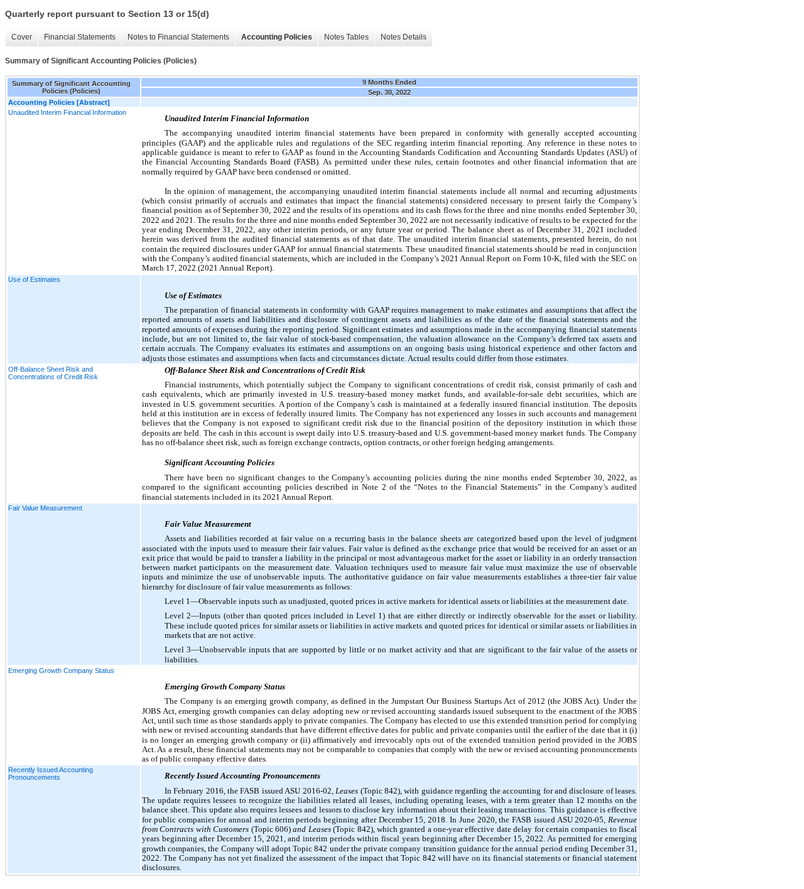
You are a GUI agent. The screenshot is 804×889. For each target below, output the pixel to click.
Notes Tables (346, 37)
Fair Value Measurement (45, 508)
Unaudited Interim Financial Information (67, 112)
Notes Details (403, 37)
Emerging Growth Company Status (61, 670)
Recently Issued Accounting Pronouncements (50, 773)
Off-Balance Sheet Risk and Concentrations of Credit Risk (53, 372)
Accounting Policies (276, 37)
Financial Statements (80, 37)
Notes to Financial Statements (178, 37)
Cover (21, 37)
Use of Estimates (34, 279)
